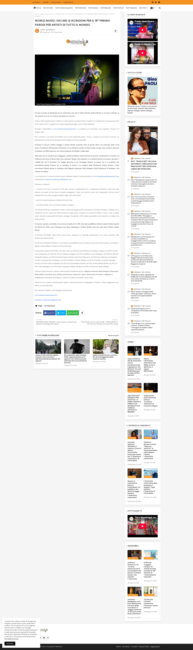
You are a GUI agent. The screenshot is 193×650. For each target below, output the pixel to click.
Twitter (62, 313)
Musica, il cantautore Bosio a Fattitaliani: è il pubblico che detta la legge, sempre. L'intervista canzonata (134, 489)
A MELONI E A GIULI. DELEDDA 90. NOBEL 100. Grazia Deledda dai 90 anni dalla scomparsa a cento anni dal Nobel (144, 278)
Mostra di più (113, 335)
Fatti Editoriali (80, 8)
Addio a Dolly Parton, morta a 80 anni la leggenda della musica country (105, 357)
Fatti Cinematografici (64, 8)
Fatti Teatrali (118, 8)
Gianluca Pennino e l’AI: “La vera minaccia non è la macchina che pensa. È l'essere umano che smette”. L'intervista (134, 571)
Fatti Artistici (48, 8)
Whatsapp (74, 313)
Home (38, 8)
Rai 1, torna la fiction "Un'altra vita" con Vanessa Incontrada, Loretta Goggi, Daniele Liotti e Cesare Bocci (143, 200)
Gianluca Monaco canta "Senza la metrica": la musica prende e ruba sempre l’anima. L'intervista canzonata (150, 450)
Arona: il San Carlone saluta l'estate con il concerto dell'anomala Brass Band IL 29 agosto (47, 358)
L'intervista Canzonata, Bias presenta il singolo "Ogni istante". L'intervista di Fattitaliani (150, 487)
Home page (39, 14)
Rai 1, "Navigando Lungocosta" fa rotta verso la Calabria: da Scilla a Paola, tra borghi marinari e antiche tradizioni (144, 183)
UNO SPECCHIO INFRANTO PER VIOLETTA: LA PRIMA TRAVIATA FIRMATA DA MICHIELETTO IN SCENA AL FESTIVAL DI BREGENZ (134, 404)
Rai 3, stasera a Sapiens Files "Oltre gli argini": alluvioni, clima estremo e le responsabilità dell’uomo (143, 295)
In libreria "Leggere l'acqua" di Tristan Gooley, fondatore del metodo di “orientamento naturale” (150, 570)
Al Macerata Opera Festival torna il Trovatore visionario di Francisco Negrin (151, 401)
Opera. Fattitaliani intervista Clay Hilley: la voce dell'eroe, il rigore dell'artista (150, 365)
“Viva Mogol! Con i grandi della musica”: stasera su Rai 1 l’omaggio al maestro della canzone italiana (143, 327)
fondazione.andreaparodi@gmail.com (58, 179)
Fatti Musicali (106, 8)
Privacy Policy (56, 2)
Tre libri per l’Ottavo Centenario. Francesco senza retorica (151, 603)
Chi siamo (36, 2)
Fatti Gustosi (93, 8)
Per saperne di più (11, 639)
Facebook (50, 313)
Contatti (46, 2)
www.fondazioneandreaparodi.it (65, 129)
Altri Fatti (143, 8)
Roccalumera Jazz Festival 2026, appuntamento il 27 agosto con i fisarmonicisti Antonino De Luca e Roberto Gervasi (75, 359)
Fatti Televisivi (131, 8)
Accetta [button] (10, 643)
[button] (159, 8)
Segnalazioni (68, 2)
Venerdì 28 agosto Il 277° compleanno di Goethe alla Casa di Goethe (144, 311)
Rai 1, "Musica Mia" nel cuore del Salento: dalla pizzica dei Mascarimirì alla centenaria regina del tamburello (144, 165)
